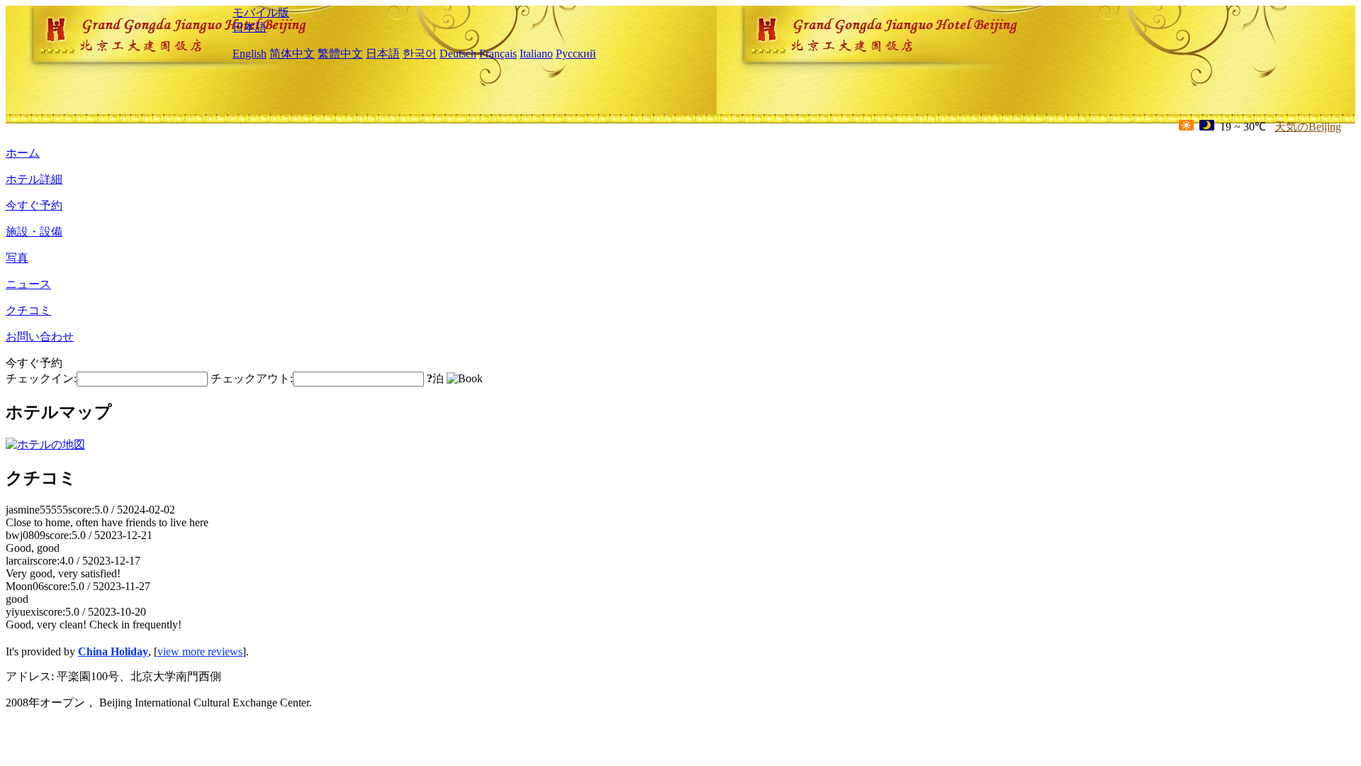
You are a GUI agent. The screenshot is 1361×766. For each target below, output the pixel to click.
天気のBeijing (1308, 127)
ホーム (23, 153)
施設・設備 (34, 232)
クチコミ (28, 310)
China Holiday (113, 651)
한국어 (420, 54)
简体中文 (292, 54)
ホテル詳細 (34, 179)
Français (498, 54)
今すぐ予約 (34, 205)
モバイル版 (261, 12)
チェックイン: (41, 378)
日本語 (250, 27)
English (250, 54)
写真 (17, 258)
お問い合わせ (40, 337)
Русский (576, 54)
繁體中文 (340, 54)
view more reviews (199, 651)
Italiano (536, 54)
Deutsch (457, 54)
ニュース (28, 284)
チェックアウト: (252, 378)
